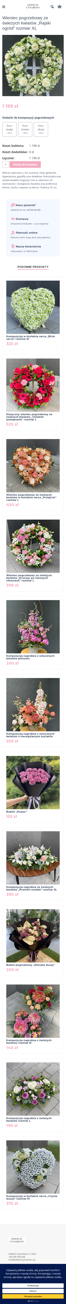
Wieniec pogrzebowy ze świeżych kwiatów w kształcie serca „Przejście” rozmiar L (31, 497)
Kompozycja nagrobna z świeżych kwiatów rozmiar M (29, 1041)
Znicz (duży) (41, 127)
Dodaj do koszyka (25, 164)
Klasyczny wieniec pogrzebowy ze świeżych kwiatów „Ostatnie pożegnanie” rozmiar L (29, 417)
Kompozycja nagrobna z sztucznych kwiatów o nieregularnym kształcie (30, 735)
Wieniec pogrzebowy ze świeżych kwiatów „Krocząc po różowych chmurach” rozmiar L (29, 578)
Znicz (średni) (25, 127)
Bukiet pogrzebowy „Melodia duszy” (30, 965)
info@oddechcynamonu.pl (21, 1259)
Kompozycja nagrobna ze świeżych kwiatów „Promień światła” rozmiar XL (31, 888)
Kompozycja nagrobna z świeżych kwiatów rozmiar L (29, 1119)
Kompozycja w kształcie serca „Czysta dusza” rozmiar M (31, 1197)
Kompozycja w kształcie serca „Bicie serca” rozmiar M (30, 337)
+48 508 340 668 (16, 1256)
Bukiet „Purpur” (16, 811)
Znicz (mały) (9, 127)
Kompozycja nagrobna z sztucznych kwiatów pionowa (30, 657)
